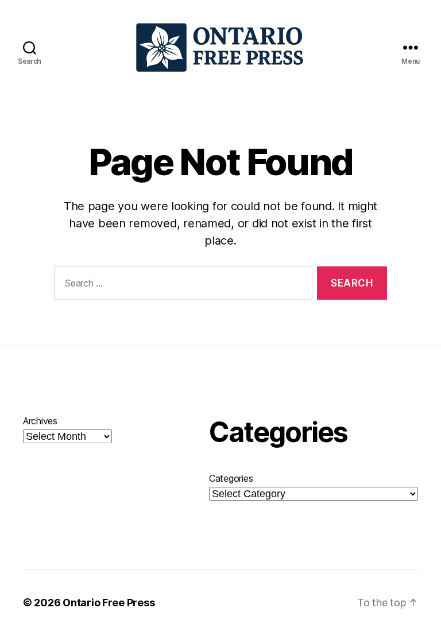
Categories (231, 478)
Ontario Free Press (108, 603)
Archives (40, 421)
